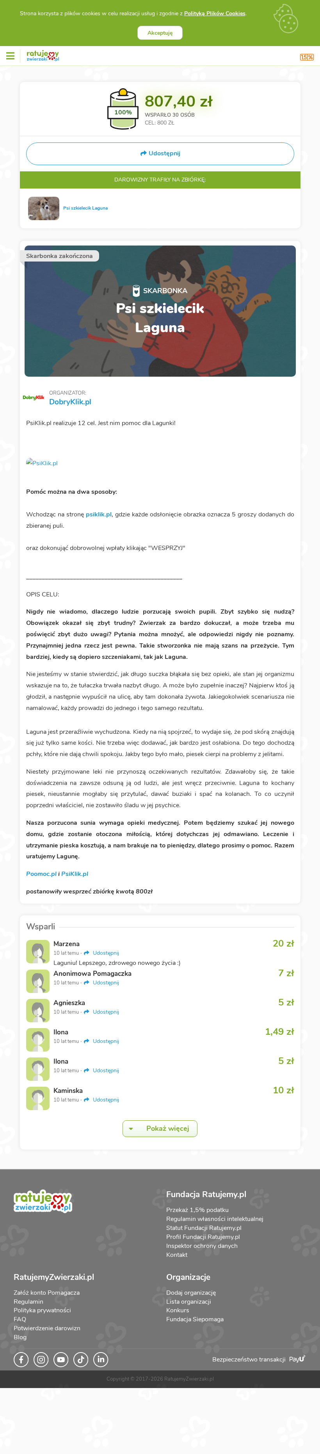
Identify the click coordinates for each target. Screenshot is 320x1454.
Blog (20, 1337)
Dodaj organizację (191, 1292)
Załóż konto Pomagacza (47, 1292)
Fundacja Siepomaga (195, 1319)
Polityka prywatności (42, 1310)
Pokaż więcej (167, 1128)
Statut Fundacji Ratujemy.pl (204, 1228)
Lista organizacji (188, 1301)
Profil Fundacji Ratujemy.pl (203, 1237)
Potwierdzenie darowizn (47, 1328)
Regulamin (28, 1301)
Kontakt (176, 1255)
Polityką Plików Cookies (214, 13)
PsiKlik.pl (74, 874)
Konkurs (177, 1310)
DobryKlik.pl (70, 402)
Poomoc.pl (41, 874)
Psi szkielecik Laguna (85, 208)
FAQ (20, 1319)
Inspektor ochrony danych (202, 1246)
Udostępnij (105, 953)
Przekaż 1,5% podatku (197, 1210)
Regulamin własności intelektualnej (214, 1219)
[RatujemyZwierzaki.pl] (43, 54)
